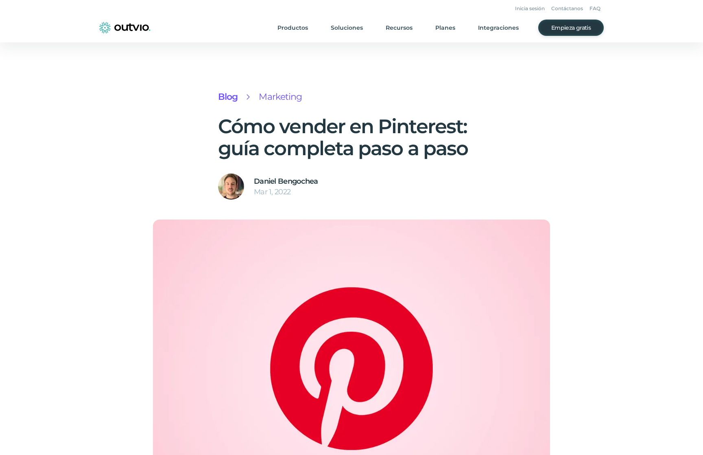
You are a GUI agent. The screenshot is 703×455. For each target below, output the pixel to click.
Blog (228, 96)
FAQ (594, 8)
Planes (445, 27)
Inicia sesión (530, 8)
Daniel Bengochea (286, 181)
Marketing (280, 96)
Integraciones (498, 27)
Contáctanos (567, 8)
